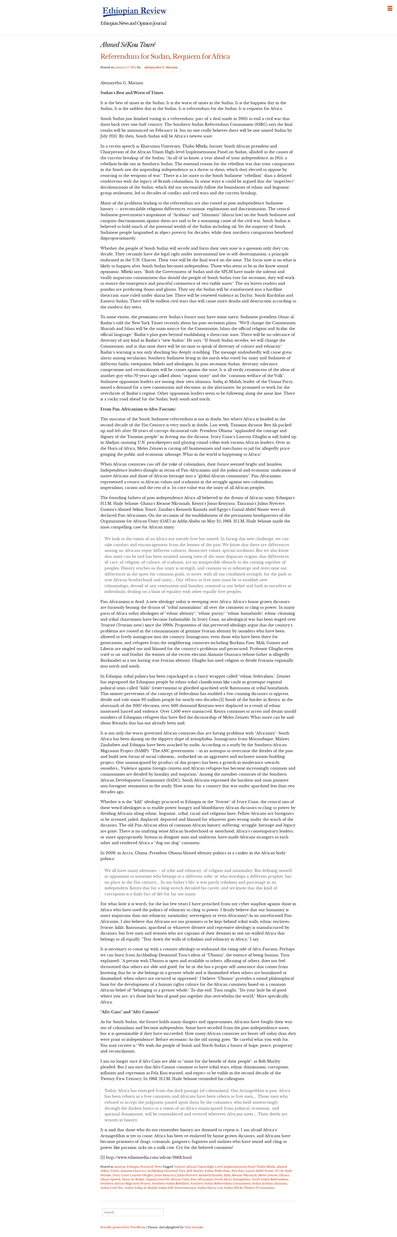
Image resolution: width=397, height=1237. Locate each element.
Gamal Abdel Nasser (259, 1171)
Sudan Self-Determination (177, 1188)
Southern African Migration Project (125, 1183)
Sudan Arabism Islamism (269, 1183)
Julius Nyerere (187, 1175)
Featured (146, 1166)
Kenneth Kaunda (210, 1175)
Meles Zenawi (268, 1175)
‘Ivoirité (179, 1166)
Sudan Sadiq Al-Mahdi (141, 1188)
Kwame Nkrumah (244, 1175)
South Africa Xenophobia (232, 1179)
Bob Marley (195, 1171)
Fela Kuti (238, 1171)
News (158, 1166)
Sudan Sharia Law (210, 1188)
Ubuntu (249, 1188)
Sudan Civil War (111, 1188)
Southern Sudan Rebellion (170, 1183)
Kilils (227, 1175)
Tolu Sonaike (193, 1227)
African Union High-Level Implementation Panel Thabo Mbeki (230, 1166)
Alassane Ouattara (133, 1171)
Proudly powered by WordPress (122, 1227)
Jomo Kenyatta (165, 1175)
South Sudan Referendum (270, 1179)
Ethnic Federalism (217, 1171)
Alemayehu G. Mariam (161, 67)
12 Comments (265, 1188)
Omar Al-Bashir (133, 1179)
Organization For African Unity (168, 1179)
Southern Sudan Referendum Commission (220, 1183)
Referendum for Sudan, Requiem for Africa (165, 56)
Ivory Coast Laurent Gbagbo (133, 1175)
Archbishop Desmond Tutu (166, 1171)
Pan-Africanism (202, 1179)
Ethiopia (133, 1166)
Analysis (119, 1166)
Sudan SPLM (233, 1188)
